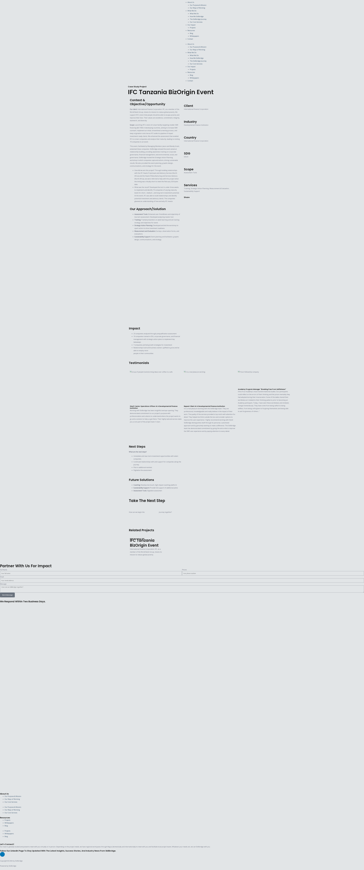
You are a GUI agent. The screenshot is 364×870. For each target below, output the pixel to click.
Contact (190, 39)
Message (3, 584)
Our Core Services (196, 22)
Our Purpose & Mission (198, 5)
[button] (184, 201)
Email (2, 577)
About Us (190, 2)
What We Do (191, 11)
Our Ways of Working (197, 8)
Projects (193, 28)
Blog (191, 33)
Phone (184, 570)
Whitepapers (194, 36)
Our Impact (191, 25)
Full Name (3, 570)
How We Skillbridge (197, 16)
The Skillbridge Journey (198, 19)
